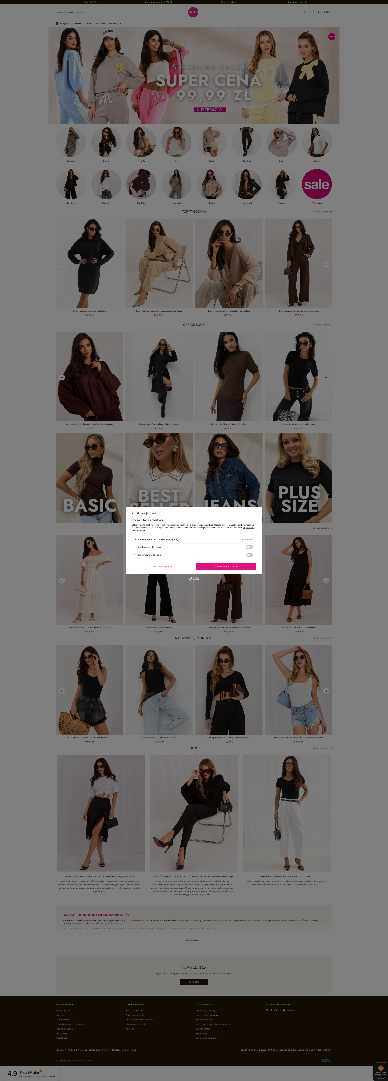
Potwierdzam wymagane (162, 566)
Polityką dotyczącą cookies (201, 525)
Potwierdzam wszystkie (226, 566)
